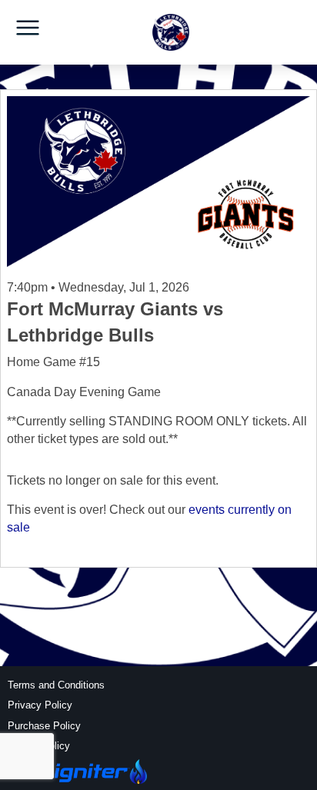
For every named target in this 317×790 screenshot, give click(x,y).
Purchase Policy (44, 726)
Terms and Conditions (56, 685)
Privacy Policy (40, 705)
